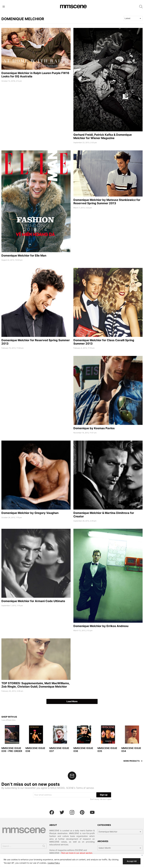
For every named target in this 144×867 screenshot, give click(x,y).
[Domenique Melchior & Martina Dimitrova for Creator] (108, 475)
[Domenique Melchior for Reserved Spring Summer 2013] (36, 302)
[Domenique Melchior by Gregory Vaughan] (36, 475)
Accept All (131, 861)
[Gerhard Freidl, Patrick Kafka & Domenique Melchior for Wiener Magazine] (108, 79)
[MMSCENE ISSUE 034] (132, 734)
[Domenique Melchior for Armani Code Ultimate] (36, 563)
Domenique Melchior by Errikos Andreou (100, 626)
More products (131, 761)
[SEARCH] (141, 6)
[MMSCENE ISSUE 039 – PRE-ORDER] (12, 734)
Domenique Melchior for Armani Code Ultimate (33, 601)
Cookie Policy (54, 863)
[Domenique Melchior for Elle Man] (36, 201)
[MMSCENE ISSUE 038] (36, 734)
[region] (72, 860)
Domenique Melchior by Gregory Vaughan (29, 513)
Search (44, 846)
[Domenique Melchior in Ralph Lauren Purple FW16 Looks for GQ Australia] (36, 49)
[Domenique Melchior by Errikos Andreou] (108, 576)
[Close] (142, 855)
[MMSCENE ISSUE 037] (60, 734)
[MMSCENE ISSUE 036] (84, 734)
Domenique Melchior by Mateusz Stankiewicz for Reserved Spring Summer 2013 (106, 201)
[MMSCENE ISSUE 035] (108, 734)
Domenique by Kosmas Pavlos (94, 428)
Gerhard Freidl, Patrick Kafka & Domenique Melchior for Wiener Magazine (102, 136)
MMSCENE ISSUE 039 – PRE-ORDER (11, 749)
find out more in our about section (76, 853)
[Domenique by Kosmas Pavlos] (108, 390)
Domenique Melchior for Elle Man (23, 255)
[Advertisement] (36, 375)
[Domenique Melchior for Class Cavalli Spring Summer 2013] (108, 302)
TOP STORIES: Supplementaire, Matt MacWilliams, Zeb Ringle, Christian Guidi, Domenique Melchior (35, 685)
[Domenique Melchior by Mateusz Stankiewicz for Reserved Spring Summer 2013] (108, 173)
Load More (72, 701)
